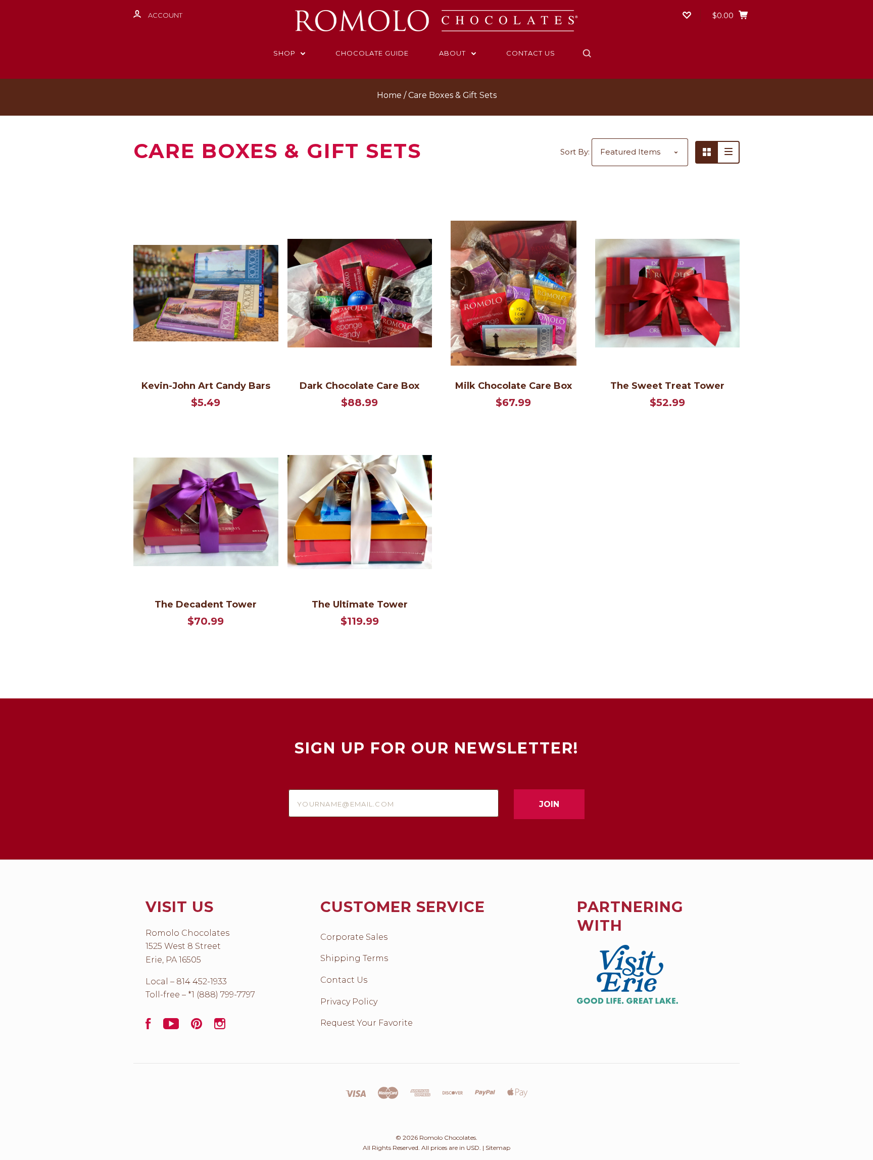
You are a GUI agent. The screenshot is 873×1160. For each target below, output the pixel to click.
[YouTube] (171, 1026)
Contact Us (530, 53)
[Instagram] (219, 1026)
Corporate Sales (353, 937)
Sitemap (498, 1147)
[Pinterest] (196, 1026)
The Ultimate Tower (360, 604)
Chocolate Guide (372, 53)
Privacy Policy (348, 1001)
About (453, 53)
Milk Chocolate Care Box (513, 385)
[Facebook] (148, 1026)
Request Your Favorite (366, 1023)
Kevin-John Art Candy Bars (205, 385)
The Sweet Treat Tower (667, 385)
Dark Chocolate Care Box (359, 385)
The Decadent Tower (206, 604)
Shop (285, 53)
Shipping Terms (354, 958)
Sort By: (575, 152)
